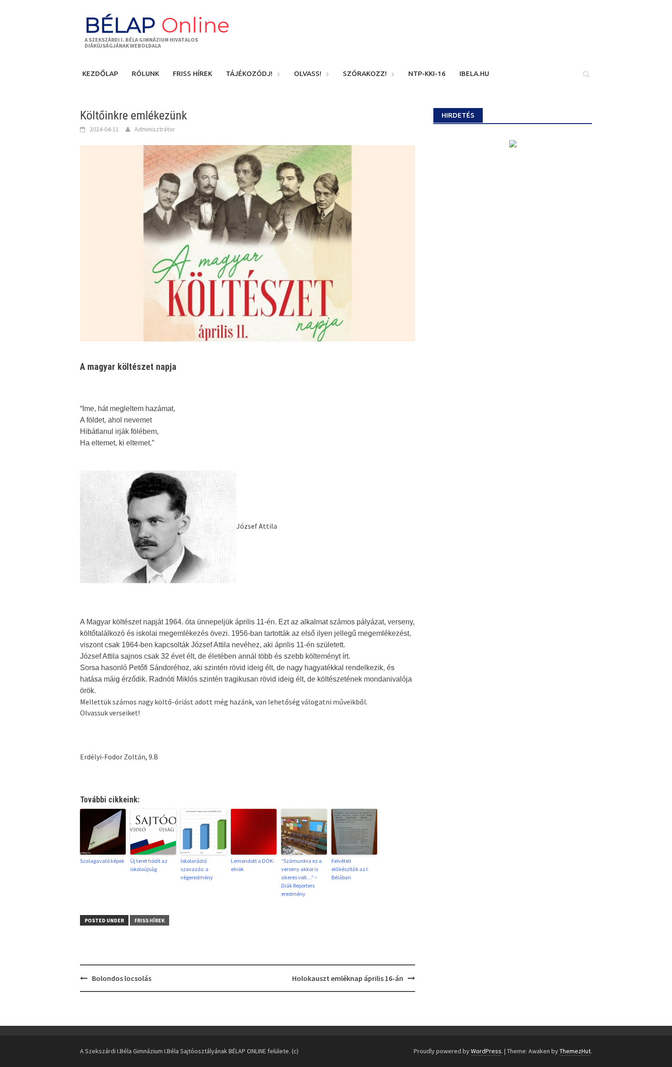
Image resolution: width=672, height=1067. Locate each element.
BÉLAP (157, 25)
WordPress (486, 1051)
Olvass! (307, 73)
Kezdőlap (100, 73)
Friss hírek (192, 73)
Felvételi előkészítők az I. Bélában (350, 869)
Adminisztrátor (154, 129)
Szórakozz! (365, 73)
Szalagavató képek (102, 860)
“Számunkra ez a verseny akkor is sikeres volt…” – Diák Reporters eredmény (301, 877)
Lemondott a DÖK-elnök (253, 864)
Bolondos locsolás (121, 978)
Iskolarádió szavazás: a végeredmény (197, 869)
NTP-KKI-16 (427, 73)
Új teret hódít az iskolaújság (148, 864)
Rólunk (145, 73)
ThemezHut (575, 1051)
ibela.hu (474, 73)
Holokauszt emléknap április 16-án (347, 978)
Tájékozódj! (249, 73)
